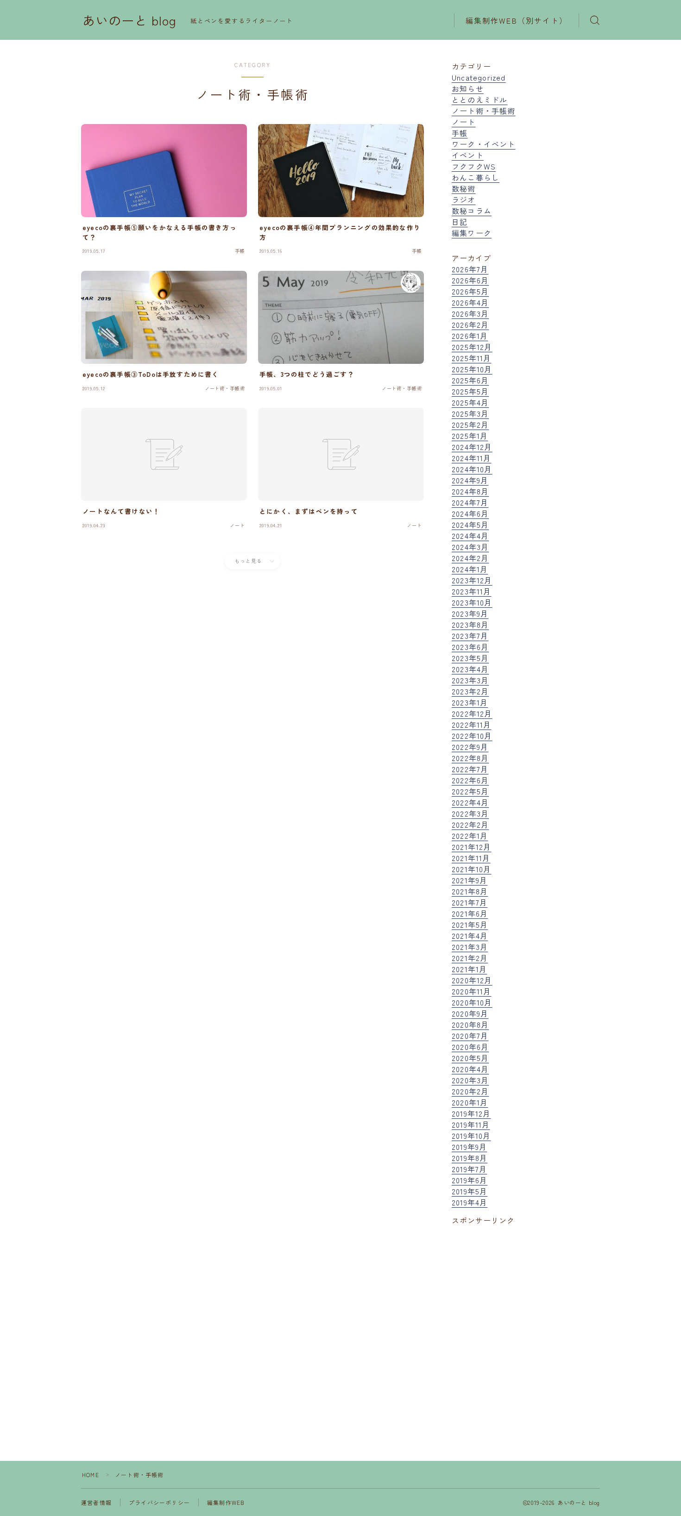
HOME (90, 1475)
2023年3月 (470, 680)
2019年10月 (471, 1135)
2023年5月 (470, 657)
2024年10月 (472, 468)
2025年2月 (470, 424)
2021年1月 (469, 968)
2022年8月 (470, 757)
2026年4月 (470, 302)
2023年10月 (472, 602)
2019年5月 (469, 1191)
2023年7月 (470, 635)
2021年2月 (470, 957)
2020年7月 (470, 1035)
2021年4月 (470, 935)
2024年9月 (470, 480)
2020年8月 (470, 1024)
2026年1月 (470, 335)
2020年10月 (472, 1002)
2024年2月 (470, 557)
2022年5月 (470, 791)
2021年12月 (472, 846)
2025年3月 (470, 413)
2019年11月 (471, 1124)
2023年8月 (470, 624)
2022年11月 (472, 724)
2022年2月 (470, 824)
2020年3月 (470, 1080)
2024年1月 (470, 568)
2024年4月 (470, 535)
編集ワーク (472, 232)
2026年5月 (470, 291)
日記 (459, 221)
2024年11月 (472, 457)
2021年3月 (470, 946)
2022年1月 (470, 835)
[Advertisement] (526, 1321)
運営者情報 (96, 1502)
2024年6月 (470, 513)
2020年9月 (470, 1013)
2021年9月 (469, 880)
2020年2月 (470, 1091)
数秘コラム (472, 210)
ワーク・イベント (484, 144)
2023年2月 (470, 691)
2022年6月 (470, 780)
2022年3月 (470, 813)
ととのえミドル (479, 99)
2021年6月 (470, 913)
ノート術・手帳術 (484, 110)
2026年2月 (470, 324)
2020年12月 (472, 980)
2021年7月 (469, 902)
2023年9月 (470, 613)
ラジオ (464, 199)
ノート (464, 121)
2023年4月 (470, 668)
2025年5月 (470, 391)
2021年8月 (470, 891)
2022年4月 (470, 802)
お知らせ (468, 88)
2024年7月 (470, 502)
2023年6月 (470, 646)
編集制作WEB (226, 1502)
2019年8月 (469, 1157)
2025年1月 (470, 435)
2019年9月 (469, 1146)
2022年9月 (470, 746)
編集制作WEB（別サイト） (517, 20)
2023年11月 (472, 591)
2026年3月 (470, 313)
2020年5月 (470, 1057)
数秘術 (464, 188)
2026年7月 (470, 269)
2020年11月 (472, 991)
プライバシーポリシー (159, 1502)
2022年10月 (472, 735)
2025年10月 (472, 368)
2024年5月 (470, 524)
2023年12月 (472, 580)
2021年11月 (471, 857)
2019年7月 (469, 1168)
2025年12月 (472, 346)
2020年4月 (470, 1068)
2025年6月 (470, 380)
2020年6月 (470, 1046)
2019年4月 (469, 1202)
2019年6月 (469, 1179)
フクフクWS (474, 166)
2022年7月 (470, 768)
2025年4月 (470, 402)
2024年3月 (470, 546)
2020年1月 (470, 1102)
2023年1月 (470, 702)
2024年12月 (472, 446)
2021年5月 (470, 924)
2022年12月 (472, 713)
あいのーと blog (129, 20)
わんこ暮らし (475, 177)
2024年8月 (470, 491)
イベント (468, 155)
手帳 (459, 132)
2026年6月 (470, 280)
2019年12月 (471, 1113)
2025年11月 (472, 357)
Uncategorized (479, 77)
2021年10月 (472, 868)
